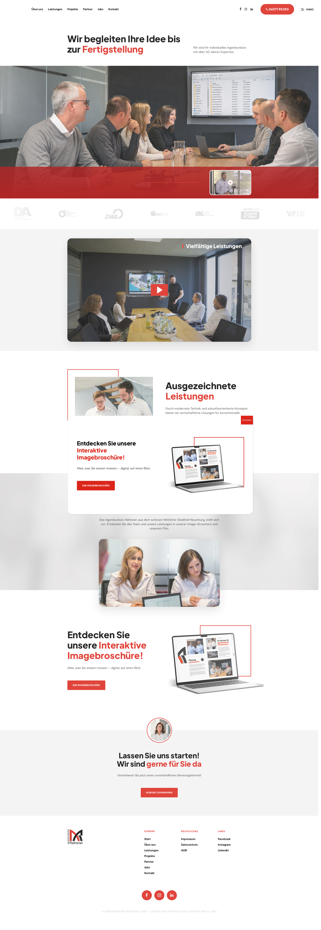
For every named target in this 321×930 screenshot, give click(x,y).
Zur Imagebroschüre (96, 485)
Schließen (247, 420)
